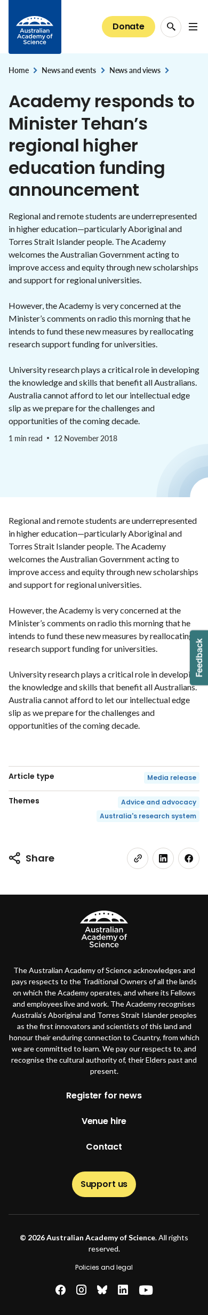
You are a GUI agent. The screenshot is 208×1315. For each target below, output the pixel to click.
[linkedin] (163, 858)
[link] (137, 858)
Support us (104, 1184)
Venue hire (104, 1121)
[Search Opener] (171, 27)
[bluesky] (102, 1290)
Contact (104, 1147)
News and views (135, 70)
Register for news (103, 1095)
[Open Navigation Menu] (193, 26)
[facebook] (188, 858)
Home (18, 70)
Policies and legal (104, 1267)
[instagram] (81, 1290)
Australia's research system (148, 815)
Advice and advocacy (158, 802)
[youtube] (146, 1290)
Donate (129, 26)
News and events (69, 70)
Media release (171, 777)
